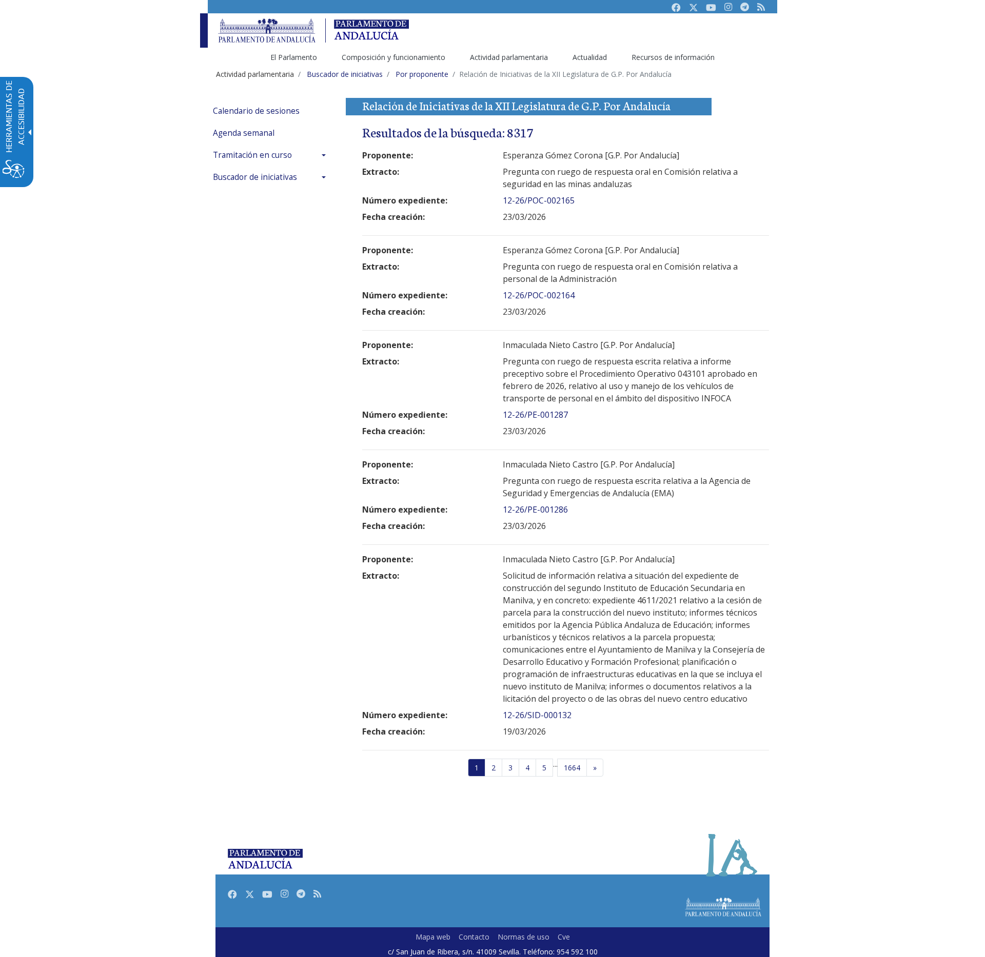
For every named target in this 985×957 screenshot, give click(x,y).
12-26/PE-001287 (535, 414)
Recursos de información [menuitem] (673, 57)
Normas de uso (523, 937)
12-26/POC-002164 (539, 295)
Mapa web (433, 937)
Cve (564, 937)
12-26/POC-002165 (539, 200)
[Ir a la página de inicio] (267, 30)
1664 (572, 767)
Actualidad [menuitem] (590, 57)
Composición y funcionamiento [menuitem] (393, 57)
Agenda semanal (243, 133)
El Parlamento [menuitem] (293, 57)
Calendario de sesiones (256, 111)
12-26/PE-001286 (535, 509)
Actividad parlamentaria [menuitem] (509, 57)
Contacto (474, 937)
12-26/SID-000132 (537, 715)
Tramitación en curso (252, 155)
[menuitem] (272, 111)
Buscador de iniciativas (255, 177)
